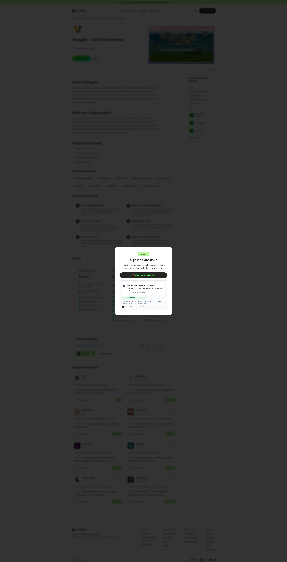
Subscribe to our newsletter (141, 285)
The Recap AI (150, 285)
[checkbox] (124, 286)
